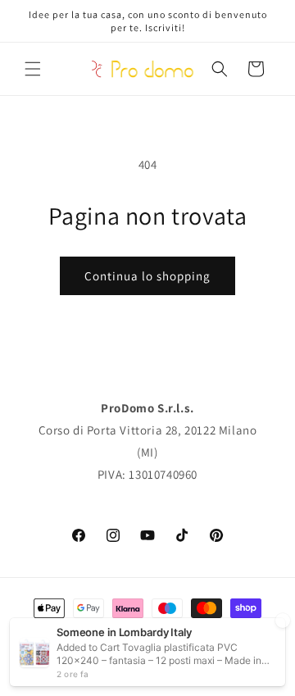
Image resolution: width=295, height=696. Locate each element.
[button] (33, 69)
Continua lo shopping (147, 276)
